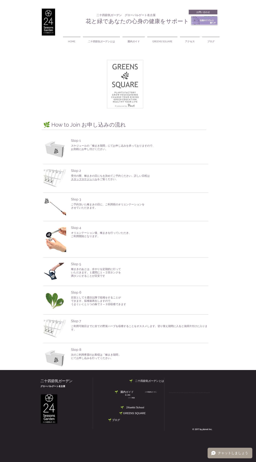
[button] (132, 407)
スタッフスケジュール (84, 179)
